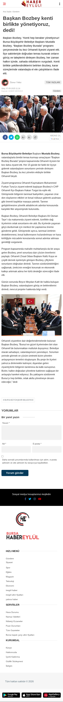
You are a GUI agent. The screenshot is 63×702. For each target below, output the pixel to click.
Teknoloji (9, 48)
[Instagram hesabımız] (30, 697)
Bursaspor (10, 30)
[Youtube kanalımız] (40, 697)
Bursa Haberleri (13, 24)
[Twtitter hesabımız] (20, 697)
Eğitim (7, 42)
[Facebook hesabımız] (10, 697)
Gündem (8, 36)
